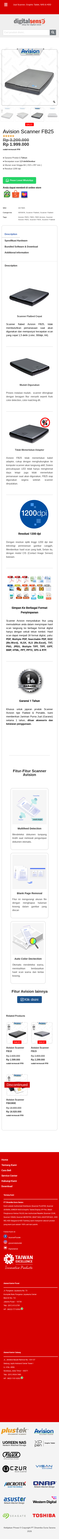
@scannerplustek (15, 1243)
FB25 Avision (40, 217)
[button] (5, 4)
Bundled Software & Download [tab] (21, 246)
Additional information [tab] (17, 252)
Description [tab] (11, 234)
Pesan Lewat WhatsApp (21, 180)
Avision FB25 (23, 217)
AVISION (21, 212)
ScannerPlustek (14, 1238)
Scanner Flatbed (32, 212)
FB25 (32, 217)
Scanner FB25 (35, 219)
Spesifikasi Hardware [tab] (16, 240)
